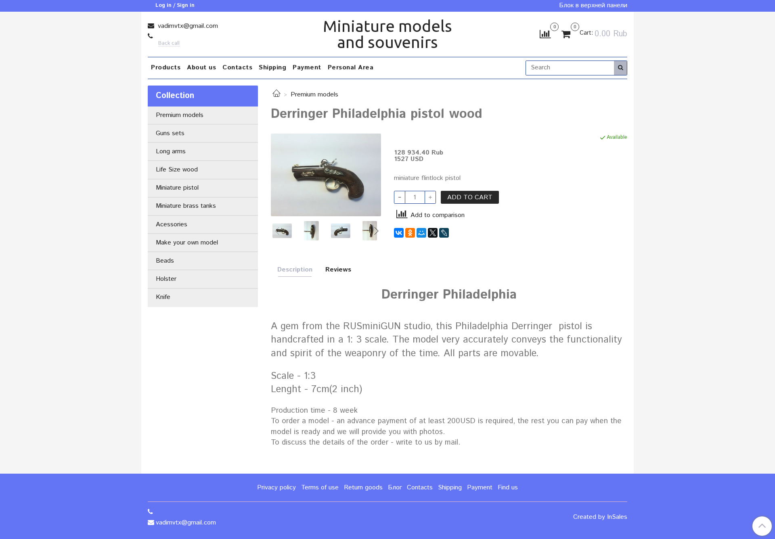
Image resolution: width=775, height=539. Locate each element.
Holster (166, 279)
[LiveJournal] (444, 233)
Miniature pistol (177, 187)
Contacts (237, 67)
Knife (163, 297)
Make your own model (187, 242)
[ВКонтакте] (399, 233)
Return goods (363, 487)
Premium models (314, 94)
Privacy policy (276, 487)
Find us (508, 487)
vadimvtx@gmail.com (187, 26)
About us (201, 67)
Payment (307, 67)
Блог (395, 487)
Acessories (171, 224)
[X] (433, 233)
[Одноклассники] (410, 233)
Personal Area (351, 67)
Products (165, 67)
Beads (165, 260)
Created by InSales (600, 517)
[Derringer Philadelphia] (326, 174)
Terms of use (320, 487)
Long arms (171, 151)
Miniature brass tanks (186, 206)
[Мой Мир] (421, 233)
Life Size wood (177, 169)
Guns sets (170, 133)
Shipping (272, 67)
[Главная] (276, 94)
